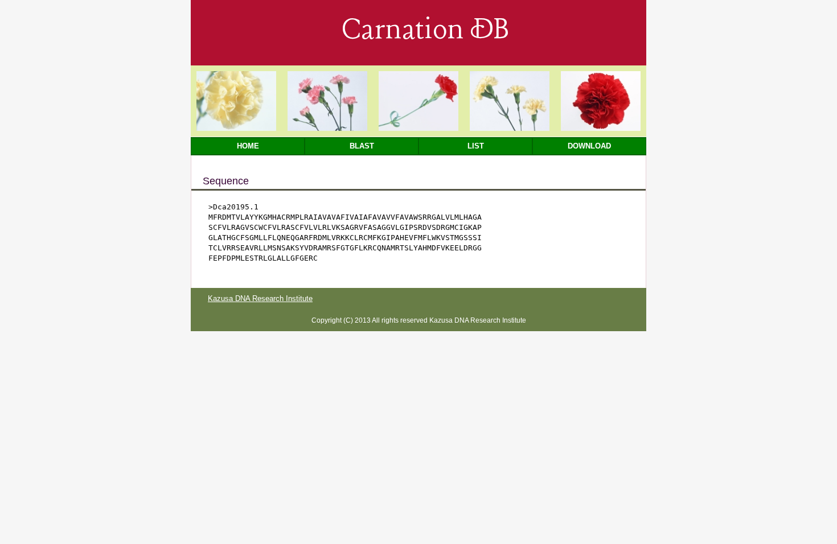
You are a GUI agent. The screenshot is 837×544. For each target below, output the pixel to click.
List (475, 146)
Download (589, 146)
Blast (362, 146)
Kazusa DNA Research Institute (260, 298)
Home (248, 146)
